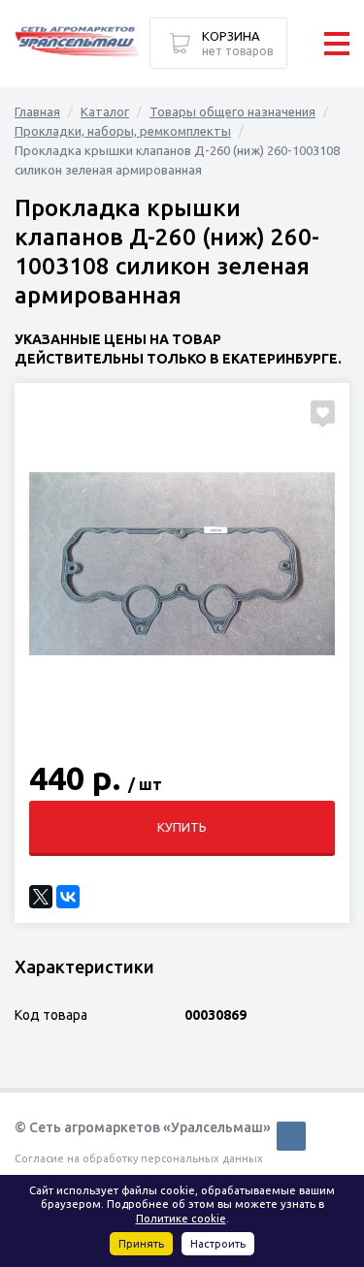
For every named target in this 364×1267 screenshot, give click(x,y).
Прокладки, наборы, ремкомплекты (123, 131)
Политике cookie (181, 1218)
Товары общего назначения (232, 111)
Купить (182, 827)
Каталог (105, 111)
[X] (40, 896)
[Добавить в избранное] (323, 412)
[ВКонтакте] (68, 896)
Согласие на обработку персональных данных (139, 1158)
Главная (37, 111)
